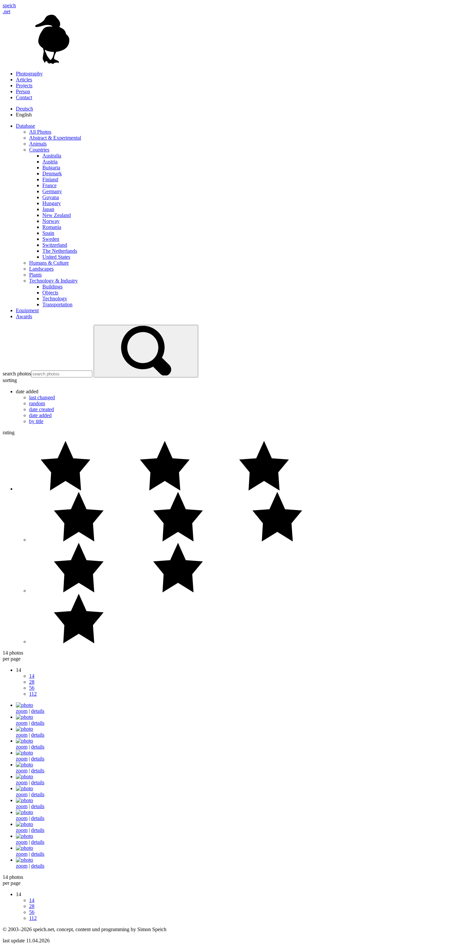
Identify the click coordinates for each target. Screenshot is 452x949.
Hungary (51, 203)
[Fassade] (24, 717)
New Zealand (56, 215)
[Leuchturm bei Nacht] (24, 776)
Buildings (52, 286)
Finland (50, 179)
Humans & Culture (49, 263)
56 (31, 688)
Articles (24, 79)
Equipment (27, 310)
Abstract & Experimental (55, 138)
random (37, 403)
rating (9, 432)
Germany (52, 191)
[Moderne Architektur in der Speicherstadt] (24, 860)
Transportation (57, 304)
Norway (51, 221)
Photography (29, 73)
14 (31, 676)
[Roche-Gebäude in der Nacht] (24, 812)
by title (36, 421)
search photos (17, 373)
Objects (50, 292)
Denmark (52, 173)
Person (23, 91)
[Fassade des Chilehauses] (24, 848)
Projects (24, 85)
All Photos (40, 132)
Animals (38, 144)
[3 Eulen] (24, 752)
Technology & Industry (53, 280)
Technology (54, 298)
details (37, 711)
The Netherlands (59, 251)
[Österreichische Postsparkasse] (24, 741)
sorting (10, 380)
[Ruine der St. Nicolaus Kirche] (24, 764)
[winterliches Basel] (24, 824)
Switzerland (54, 245)
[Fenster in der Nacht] (24, 788)
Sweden (50, 239)
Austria (50, 161)
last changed (42, 397)
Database (25, 126)
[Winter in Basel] (24, 836)
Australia (51, 155)
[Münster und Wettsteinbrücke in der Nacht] (24, 800)
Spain (48, 233)
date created (41, 409)
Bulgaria (51, 167)
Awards (24, 316)
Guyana (50, 197)
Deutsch (24, 108)
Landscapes (41, 269)
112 (33, 694)
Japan (48, 209)
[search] (146, 351)
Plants (35, 275)
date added (40, 415)
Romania (51, 227)
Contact (24, 97)
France (49, 185)
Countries (39, 149)
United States (56, 257)
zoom (21, 711)
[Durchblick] (24, 705)
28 (31, 682)
